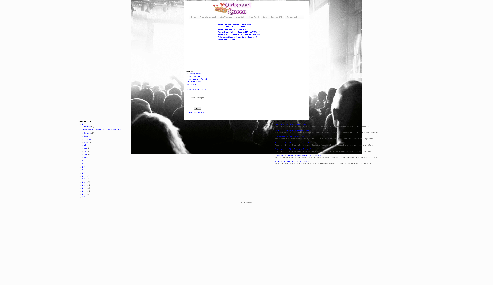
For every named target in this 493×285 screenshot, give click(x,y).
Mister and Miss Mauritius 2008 (231, 27)
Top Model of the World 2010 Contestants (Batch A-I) (292, 161)
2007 (84, 197)
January (87, 157)
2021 (84, 164)
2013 (84, 179)
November (87, 133)
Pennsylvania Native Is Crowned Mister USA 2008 (239, 32)
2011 (84, 185)
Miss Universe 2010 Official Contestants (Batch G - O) (293, 143)
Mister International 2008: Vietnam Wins (235, 24)
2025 (84, 124)
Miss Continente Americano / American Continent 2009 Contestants (297, 155)
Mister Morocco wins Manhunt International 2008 (239, 34)
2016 (84, 170)
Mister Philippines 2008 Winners (232, 29)
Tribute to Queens (193, 87)
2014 (84, 176)
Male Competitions (194, 82)
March (86, 154)
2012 (84, 182)
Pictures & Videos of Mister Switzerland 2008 (237, 37)
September (88, 139)
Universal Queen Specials (196, 90)
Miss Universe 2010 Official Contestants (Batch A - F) (292, 149)
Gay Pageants (192, 84)
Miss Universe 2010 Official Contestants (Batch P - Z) (292, 124)
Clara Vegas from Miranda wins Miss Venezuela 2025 (102, 129)
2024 (84, 161)
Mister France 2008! (226, 39)
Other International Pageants (197, 79)
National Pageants (193, 76)
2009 (84, 191)
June (85, 148)
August (86, 142)
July (85, 145)
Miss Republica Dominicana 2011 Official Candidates (293, 130)
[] (194, 112)
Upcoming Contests (194, 74)
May (85, 151)
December (87, 127)
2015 (84, 173)
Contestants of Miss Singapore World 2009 (289, 137)
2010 (84, 188)
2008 (84, 194)
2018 (84, 167)
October (86, 136)
